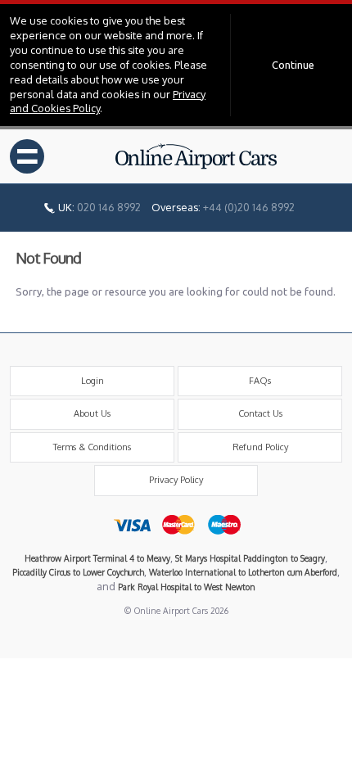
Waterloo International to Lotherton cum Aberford (243, 572)
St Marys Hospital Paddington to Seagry (250, 558)
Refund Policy (260, 447)
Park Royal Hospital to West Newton (186, 586)
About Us (92, 413)
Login (92, 380)
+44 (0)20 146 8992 (249, 207)
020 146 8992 (109, 207)
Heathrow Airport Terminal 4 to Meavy (97, 558)
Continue (293, 64)
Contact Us (260, 413)
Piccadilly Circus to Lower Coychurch (78, 572)
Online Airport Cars (196, 156)
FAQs (260, 380)
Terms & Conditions (92, 447)
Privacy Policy (176, 479)
